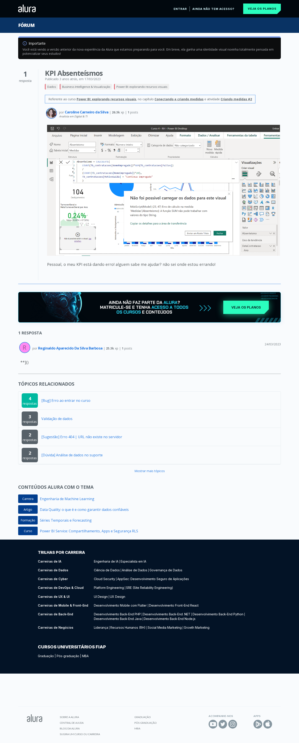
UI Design (101, 596)
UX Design (117, 596)
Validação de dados (56, 418)
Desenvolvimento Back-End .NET (166, 614)
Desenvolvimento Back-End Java (118, 619)
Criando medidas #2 (236, 99)
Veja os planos (262, 8)
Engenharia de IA (106, 561)
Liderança (101, 627)
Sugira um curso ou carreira (80, 734)
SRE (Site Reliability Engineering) (149, 587)
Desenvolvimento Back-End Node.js (169, 619)
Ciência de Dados (107, 570)
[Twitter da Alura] (222, 724)
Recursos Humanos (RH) (128, 627)
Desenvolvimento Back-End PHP (117, 614)
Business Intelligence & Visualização (86, 87)
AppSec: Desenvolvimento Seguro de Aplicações (153, 579)
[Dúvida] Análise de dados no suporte (72, 455)
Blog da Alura (70, 728)
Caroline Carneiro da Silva (87, 112)
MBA (85, 656)
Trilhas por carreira (61, 552)
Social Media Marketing (165, 627)
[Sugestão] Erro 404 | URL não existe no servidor (81, 436)
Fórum (26, 25)
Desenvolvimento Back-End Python (218, 614)
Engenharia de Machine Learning (67, 498)
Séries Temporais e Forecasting (66, 520)
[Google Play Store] (257, 724)
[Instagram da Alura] (232, 724)
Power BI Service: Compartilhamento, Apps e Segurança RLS (89, 531)
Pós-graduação (68, 656)
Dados (51, 87)
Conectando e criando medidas (179, 99)
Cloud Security (104, 579)
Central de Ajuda (72, 722)
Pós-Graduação (145, 722)
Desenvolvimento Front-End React (174, 605)
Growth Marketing (196, 627)
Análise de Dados (134, 570)
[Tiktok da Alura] (242, 724)
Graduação (46, 656)
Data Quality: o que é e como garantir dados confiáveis (84, 509)
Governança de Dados (166, 570)
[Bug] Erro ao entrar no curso (65, 400)
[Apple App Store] (267, 724)
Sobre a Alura (69, 717)
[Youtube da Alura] (213, 724)
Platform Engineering (109, 587)
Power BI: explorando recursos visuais (141, 87)
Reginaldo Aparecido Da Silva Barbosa (70, 348)
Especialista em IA (133, 561)
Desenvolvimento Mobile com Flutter (121, 605)
